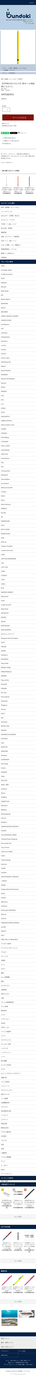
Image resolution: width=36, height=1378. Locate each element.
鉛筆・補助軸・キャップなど (18, 68)
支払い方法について (14, 1360)
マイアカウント (5, 1351)
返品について (5, 123)
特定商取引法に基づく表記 (9, 125)
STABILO (12, 73)
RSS (27, 1364)
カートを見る (22, 1351)
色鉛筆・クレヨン (9, 70)
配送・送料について (25, 1360)
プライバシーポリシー (9, 1364)
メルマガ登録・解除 (19, 1364)
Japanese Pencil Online (20, 1374)
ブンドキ (12, 1374)
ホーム (4, 68)
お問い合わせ (4, 1355)
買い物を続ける (6, 143)
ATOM (31, 1364)
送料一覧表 (4, 1181)
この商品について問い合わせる (10, 140)
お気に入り (23, 133)
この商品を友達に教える (9, 138)
